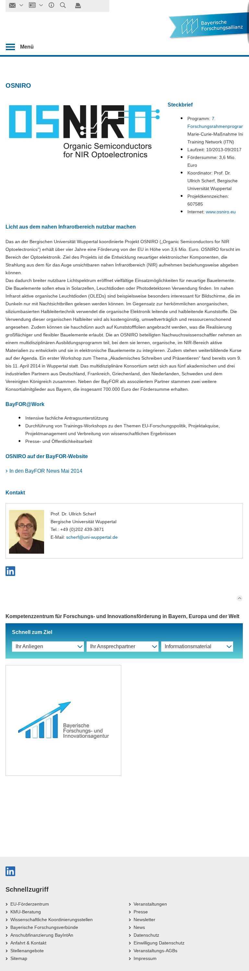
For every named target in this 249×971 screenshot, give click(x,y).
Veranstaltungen (150, 904)
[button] (124, 571)
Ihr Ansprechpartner (112, 646)
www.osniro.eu (221, 211)
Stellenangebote (27, 950)
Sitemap (18, 958)
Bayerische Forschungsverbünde (44, 927)
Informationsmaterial (188, 646)
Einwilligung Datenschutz (159, 942)
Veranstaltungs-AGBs (155, 950)
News (139, 927)
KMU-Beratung (25, 911)
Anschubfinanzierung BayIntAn (41, 935)
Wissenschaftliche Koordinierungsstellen (51, 919)
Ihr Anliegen (29, 646)
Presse (141, 911)
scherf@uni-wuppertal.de (92, 537)
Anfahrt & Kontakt (28, 942)
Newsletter (144, 919)
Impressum (145, 958)
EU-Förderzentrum (29, 904)
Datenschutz (146, 935)
